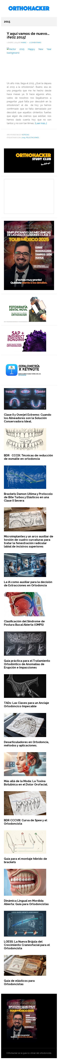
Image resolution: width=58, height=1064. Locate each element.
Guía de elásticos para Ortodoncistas (19, 982)
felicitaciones (32, 138)
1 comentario (35, 43)
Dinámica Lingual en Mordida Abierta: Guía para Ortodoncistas (26, 902)
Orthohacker (29, 8)
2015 (23, 138)
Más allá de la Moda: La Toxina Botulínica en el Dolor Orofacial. (26, 782)
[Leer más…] (41, 123)
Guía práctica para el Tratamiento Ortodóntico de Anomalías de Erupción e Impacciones (27, 664)
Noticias (25, 135)
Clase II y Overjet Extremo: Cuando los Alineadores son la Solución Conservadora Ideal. (27, 418)
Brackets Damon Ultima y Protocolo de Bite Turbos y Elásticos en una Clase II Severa (28, 497)
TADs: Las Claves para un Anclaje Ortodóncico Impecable (26, 704)
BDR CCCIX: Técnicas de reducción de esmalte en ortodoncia (28, 457)
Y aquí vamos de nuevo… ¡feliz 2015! (28, 35)
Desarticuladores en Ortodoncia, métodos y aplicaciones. (26, 743)
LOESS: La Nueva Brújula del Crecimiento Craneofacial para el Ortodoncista (27, 945)
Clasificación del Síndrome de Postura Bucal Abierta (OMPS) (24, 623)
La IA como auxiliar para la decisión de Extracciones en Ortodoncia (28, 583)
